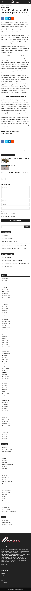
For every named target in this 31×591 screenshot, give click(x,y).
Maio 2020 (4, 438)
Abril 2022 (4, 389)
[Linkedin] (9, 18)
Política (4, 496)
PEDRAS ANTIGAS (6, 490)
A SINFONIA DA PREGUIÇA (23, 263)
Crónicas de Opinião (7, 456)
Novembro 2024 (6, 323)
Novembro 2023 (6, 349)
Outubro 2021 (5, 402)
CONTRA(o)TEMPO (6, 451)
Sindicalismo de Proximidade (8, 150)
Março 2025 (5, 315)
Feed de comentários (7, 524)
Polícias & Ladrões (6, 492)
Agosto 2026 (5, 278)
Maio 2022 (4, 387)
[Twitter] (6, 18)
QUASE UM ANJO (14, 165)
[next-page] (5, 179)
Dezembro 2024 (6, 321)
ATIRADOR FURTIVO (7, 449)
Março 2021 (5, 417)
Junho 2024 (5, 334)
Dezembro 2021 (6, 398)
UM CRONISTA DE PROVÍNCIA (9, 511)
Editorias (4, 466)
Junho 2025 (5, 308)
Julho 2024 (4, 332)
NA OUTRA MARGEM (7, 481)
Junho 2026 (5, 283)
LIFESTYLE (4, 475)
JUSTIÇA (4, 471)
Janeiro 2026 (5, 293)
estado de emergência (14, 131)
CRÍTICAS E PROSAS (7, 454)
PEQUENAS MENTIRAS (7, 238)
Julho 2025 (4, 306)
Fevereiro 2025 (5, 317)
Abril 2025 (4, 312)
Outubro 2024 (5, 325)
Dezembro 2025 (6, 295)
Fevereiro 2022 (5, 393)
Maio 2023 (4, 361)
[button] (2, 2)
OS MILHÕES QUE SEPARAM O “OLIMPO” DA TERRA (14, 248)
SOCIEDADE (5, 505)
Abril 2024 (4, 338)
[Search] (29, 2)
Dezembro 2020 (6, 423)
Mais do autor (19, 155)
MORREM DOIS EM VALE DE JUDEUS (19, 158)
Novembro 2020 (6, 425)
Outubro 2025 (5, 300)
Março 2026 (5, 289)
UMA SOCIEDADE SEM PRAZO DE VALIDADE (14, 269)
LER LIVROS (5, 473)
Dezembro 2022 (6, 372)
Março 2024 (5, 340)
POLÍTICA (4, 494)
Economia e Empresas (7, 464)
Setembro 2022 (6, 379)
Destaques (4, 462)
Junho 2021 (5, 410)
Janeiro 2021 (5, 421)
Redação (5, 15)
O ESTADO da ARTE (7, 486)
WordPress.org (5, 526)
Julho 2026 (4, 280)
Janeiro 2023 (5, 370)
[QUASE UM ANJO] (5, 167)
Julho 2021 (4, 408)
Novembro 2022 (6, 374)
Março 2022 (5, 391)
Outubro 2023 (5, 351)
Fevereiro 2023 (5, 368)
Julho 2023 (4, 357)
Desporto (4, 460)
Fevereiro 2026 (5, 291)
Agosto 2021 (5, 406)
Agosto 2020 (5, 432)
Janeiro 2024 (5, 344)
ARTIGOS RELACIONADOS (8, 155)
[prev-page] (2, 179)
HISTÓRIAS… (5, 468)
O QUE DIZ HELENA (6, 488)
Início (2, 5)
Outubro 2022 (5, 376)
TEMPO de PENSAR (6, 507)
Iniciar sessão (5, 520)
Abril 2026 (4, 287)
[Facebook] (2, 18)
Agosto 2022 (5, 381)
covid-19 (7, 131)
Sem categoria (5, 503)
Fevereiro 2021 (5, 419)
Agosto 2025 (5, 304)
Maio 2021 (4, 413)
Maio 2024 (4, 336)
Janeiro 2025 (5, 319)
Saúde (11, 5)
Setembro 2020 (6, 430)
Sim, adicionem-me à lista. (8, 216)
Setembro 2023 (6, 353)
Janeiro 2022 (5, 396)
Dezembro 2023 (6, 347)
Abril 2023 (4, 364)
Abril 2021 (4, 415)
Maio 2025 (4, 310)
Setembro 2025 (6, 302)
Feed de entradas (6, 522)
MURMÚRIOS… (5, 235)
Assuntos (7, 5)
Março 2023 (5, 366)
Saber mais (4, 564)
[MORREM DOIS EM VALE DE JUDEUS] (5, 160)
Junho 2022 (5, 385)
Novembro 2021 (6, 400)
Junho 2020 (5, 436)
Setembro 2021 (6, 404)
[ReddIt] (12, 18)
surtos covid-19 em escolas (7, 133)
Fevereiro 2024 (5, 342)
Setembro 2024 (6, 327)
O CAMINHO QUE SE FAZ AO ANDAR (10, 241)
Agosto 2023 (5, 355)
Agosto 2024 (5, 329)
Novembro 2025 (6, 297)
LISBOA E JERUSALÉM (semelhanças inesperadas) (14, 245)
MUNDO (4, 479)
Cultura (4, 458)
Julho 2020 (4, 434)
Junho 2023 (5, 359)
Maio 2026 (4, 285)
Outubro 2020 (5, 428)
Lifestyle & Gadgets (7, 477)
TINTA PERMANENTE (7, 509)
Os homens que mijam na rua (23, 150)
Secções (4, 500)
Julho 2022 (4, 383)
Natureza (4, 483)
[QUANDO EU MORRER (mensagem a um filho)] (5, 174)
